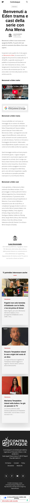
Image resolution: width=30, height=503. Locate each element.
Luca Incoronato (17, 34)
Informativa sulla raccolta (10, 501)
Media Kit (19, 466)
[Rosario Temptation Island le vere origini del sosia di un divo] (15, 350)
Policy (23, 463)
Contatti (16, 463)
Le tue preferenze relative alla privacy (16, 497)
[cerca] (26, 2)
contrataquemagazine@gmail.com (14, 485)
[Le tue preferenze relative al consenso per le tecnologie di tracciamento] (27, 500)
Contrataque (15, 2)
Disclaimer (11, 466)
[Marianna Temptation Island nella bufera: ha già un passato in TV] (15, 399)
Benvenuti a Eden (9, 55)
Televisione (14, 6)
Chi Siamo (8, 463)
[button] (3, 2)
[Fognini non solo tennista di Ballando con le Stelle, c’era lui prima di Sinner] (15, 302)
